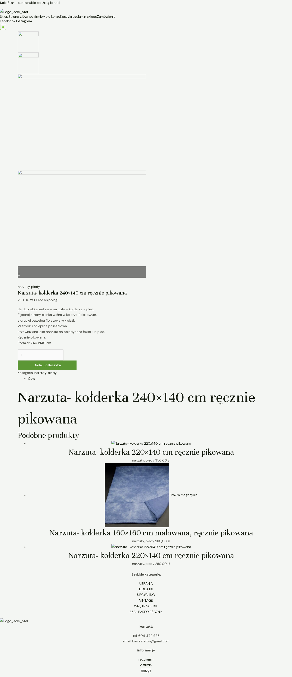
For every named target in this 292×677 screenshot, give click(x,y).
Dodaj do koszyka (47, 365)
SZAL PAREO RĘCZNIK (146, 612)
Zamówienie (106, 16)
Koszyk (65, 16)
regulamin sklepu (84, 16)
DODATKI (146, 589)
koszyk (146, 670)
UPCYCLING (146, 594)
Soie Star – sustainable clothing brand (30, 2)
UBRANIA (146, 583)
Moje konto (51, 16)
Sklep (4, 16)
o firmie (37, 16)
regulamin (146, 659)
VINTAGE (146, 600)
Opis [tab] (31, 378)
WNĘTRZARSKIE (146, 606)
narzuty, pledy (29, 286)
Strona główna (19, 16)
